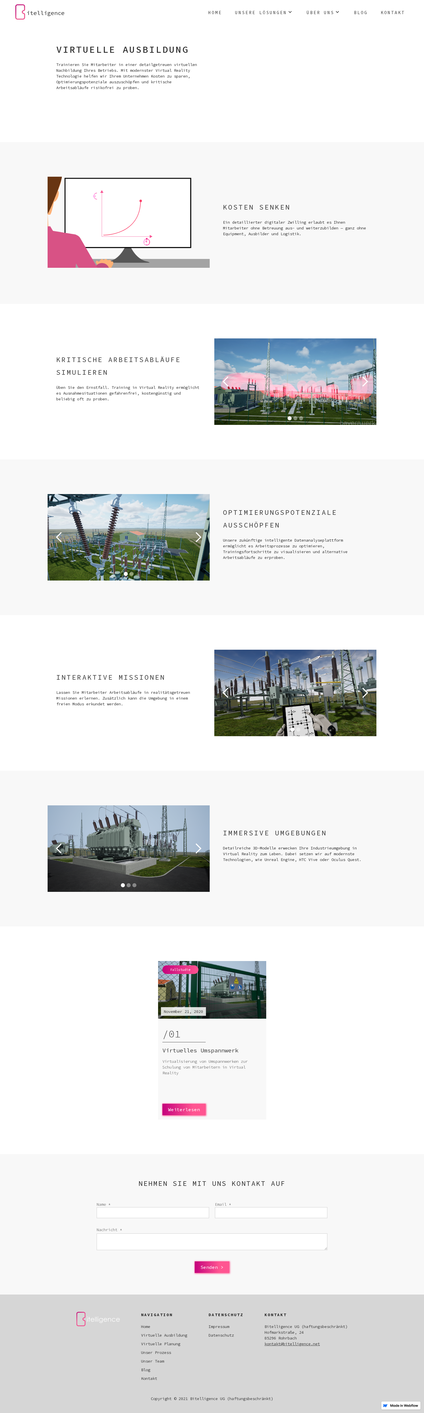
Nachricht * (109, 1229)
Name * (103, 1204)
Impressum (219, 1326)
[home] (20, 12)
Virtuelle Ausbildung (164, 1335)
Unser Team (152, 1361)
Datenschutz (221, 1335)
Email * (223, 1204)
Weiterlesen (184, 1109)
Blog (145, 1369)
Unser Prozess (156, 1352)
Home (215, 12)
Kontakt (393, 12)
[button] (264, 12)
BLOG (361, 12)
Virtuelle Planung (160, 1343)
